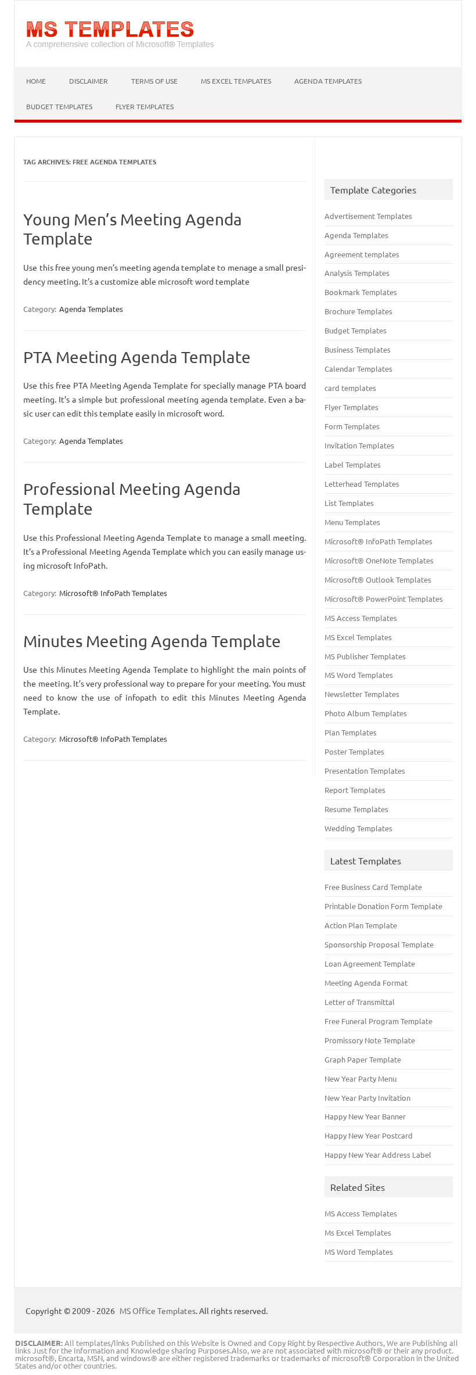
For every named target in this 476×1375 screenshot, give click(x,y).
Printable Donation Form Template (383, 906)
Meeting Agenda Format (366, 983)
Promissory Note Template (369, 1040)
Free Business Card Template (373, 887)
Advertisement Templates (368, 216)
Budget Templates (59, 106)
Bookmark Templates (360, 292)
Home (36, 80)
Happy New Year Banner (365, 1116)
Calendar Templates (358, 369)
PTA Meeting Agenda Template (137, 357)
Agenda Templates (328, 80)
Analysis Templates (357, 273)
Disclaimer (88, 80)
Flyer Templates (145, 106)
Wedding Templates (358, 828)
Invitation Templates (359, 445)
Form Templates (352, 426)
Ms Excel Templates (357, 1232)
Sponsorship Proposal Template (379, 944)
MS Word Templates (358, 675)
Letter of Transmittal (359, 1002)
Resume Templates (356, 809)
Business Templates (357, 349)
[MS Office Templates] (120, 47)
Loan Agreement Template (369, 963)
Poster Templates (354, 751)
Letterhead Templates (361, 484)
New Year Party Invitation (367, 1098)
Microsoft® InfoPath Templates (113, 593)
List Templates (349, 503)
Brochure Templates (358, 311)
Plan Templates (350, 732)
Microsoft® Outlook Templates (377, 579)
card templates (350, 388)
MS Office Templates (158, 1310)
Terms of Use (154, 80)
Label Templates (352, 464)
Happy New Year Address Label (377, 1154)
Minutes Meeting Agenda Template (152, 641)
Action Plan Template (360, 925)
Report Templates (354, 790)
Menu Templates (352, 522)
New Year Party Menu (360, 1078)
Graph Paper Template (362, 1059)
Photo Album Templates (365, 713)
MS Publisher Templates (365, 656)
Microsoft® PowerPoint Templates (383, 599)
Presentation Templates (364, 771)
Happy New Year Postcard (368, 1135)
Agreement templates (361, 254)
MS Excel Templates (236, 80)
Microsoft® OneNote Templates (379, 560)
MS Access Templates (360, 618)
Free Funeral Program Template (378, 1021)
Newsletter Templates (361, 694)
